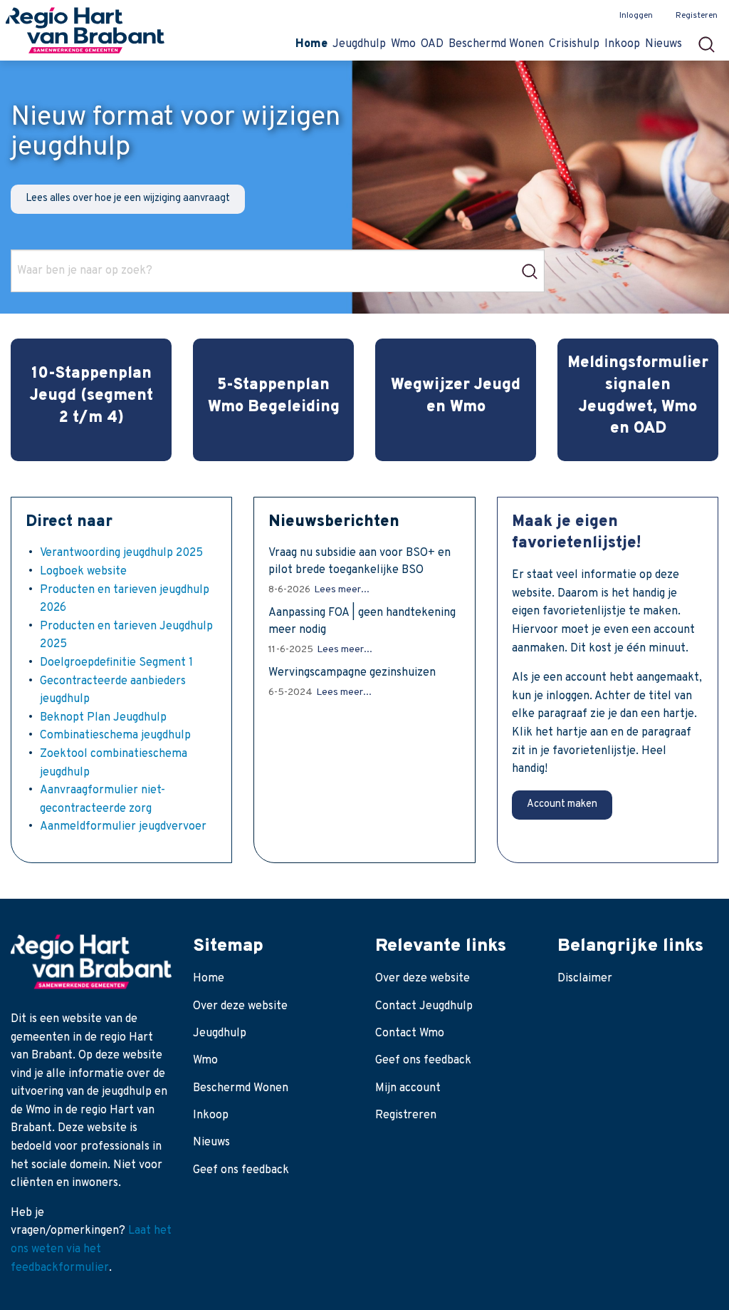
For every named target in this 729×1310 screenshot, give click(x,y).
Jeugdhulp (219, 1033)
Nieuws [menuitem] (663, 44)
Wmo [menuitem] (403, 44)
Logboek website (83, 571)
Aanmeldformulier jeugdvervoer (123, 827)
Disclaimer (584, 978)
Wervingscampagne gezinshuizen (352, 673)
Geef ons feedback (241, 1170)
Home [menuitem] (311, 44)
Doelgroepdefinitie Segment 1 (116, 663)
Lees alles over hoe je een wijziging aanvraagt (128, 198)
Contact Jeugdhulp (424, 1006)
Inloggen (636, 15)
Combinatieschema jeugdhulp (115, 735)
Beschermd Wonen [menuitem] (496, 44)
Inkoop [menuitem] (622, 44)
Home (208, 978)
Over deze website (240, 1006)
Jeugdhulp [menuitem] (359, 44)
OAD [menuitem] (432, 44)
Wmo (205, 1060)
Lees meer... (341, 590)
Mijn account (408, 1088)
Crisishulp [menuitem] (574, 44)
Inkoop (211, 1115)
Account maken (562, 804)
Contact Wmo (409, 1033)
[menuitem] (710, 40)
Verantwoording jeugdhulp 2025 (121, 553)
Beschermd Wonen (240, 1088)
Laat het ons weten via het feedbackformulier (91, 1249)
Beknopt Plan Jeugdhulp (103, 718)
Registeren (697, 15)
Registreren (405, 1115)
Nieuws (211, 1142)
